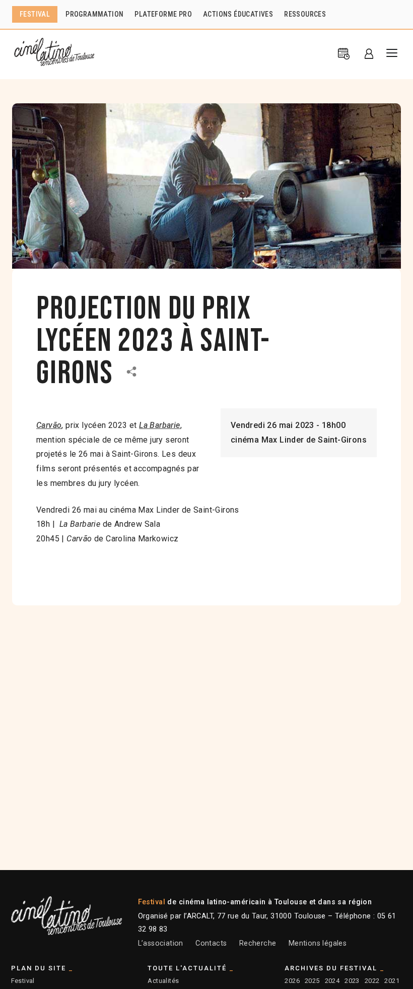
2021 (391, 980)
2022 (372, 980)
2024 (332, 980)
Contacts (211, 943)
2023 (352, 980)
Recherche (258, 943)
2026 (292, 980)
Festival (23, 980)
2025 (312, 980)
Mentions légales (318, 943)
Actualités (163, 980)
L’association (160, 943)
